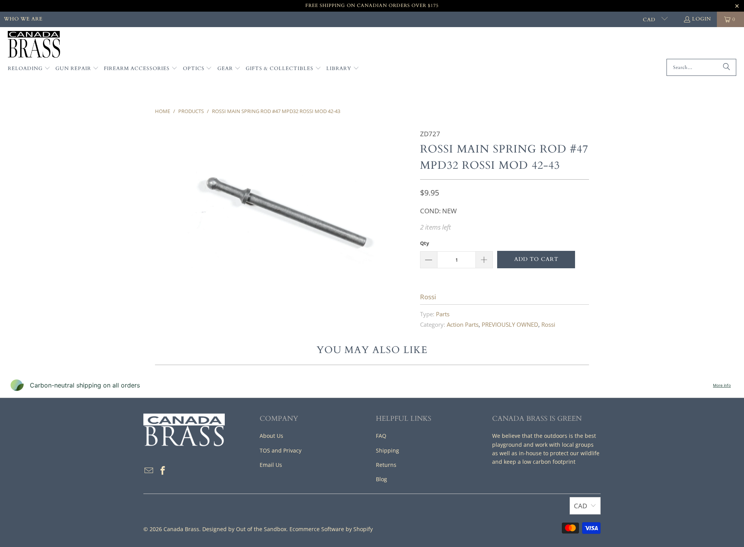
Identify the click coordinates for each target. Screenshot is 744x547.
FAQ (381, 435)
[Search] (726, 67)
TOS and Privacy (280, 450)
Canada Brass (181, 529)
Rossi (428, 296)
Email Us (271, 464)
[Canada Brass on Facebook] (163, 470)
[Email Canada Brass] (149, 470)
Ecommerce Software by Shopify (331, 529)
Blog (381, 479)
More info (722, 385)
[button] (29, 69)
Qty (424, 243)
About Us (271, 435)
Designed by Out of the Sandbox (244, 529)
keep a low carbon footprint (539, 461)
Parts (443, 314)
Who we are (23, 18)
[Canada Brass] (34, 45)
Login (701, 18)
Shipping (387, 450)
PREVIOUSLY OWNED (510, 324)
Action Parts (463, 324)
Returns (386, 464)
